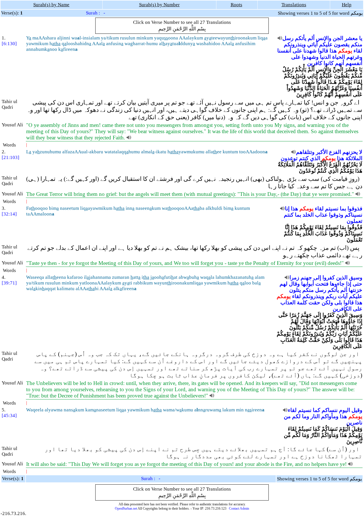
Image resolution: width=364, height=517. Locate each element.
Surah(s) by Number (159, 4)
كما (316, 410)
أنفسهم (354, 63)
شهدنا (310, 51)
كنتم (304, 158)
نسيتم (331, 209)
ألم (311, 38)
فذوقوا (355, 209)
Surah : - (95, 13)
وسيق (355, 278)
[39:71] (9, 283)
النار (315, 416)
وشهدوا (310, 57)
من (287, 416)
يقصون (341, 44)
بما (343, 209)
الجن (338, 38)
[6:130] (9, 43)
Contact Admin (239, 508)
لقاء (357, 51)
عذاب (321, 215)
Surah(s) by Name (51, 4)
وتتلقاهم (305, 152)
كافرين (314, 63)
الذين (342, 278)
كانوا (329, 63)
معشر (351, 38)
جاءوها (337, 284)
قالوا (323, 51)
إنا (287, 209)
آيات (343, 296)
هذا (333, 51)
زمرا (294, 278)
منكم (356, 44)
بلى (338, 302)
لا (360, 152)
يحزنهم (350, 152)
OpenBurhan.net (126, 508)
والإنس (323, 38)
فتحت (321, 284)
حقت (314, 302)
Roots (236, 4)
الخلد (308, 215)
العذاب (287, 302)
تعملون (354, 221)
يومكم (345, 51)
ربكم (331, 296)
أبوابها (307, 284)
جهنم (306, 278)
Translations (294, 4)
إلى (317, 278)
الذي (315, 158)
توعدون (289, 158)
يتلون (295, 290)
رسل (287, 38)
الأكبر (322, 152)
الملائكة (354, 158)
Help (346, 4)
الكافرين (342, 309)
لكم (296, 416)
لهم (284, 284)
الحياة (338, 57)
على (297, 51)
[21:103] (10, 157)
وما (305, 416)
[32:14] (9, 214)
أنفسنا (284, 51)
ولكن (327, 302)
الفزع (335, 152)
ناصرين (354, 423)
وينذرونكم (295, 44)
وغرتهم (354, 57)
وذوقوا (336, 215)
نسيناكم (353, 215)
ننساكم (330, 410)
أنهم (339, 63)
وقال (294, 284)
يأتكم (300, 38)
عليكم (325, 44)
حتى (357, 284)
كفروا (328, 278)
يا (360, 38)
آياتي (312, 44)
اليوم (344, 410)
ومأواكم (329, 416)
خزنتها (355, 290)
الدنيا (325, 57)
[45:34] (9, 415)
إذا (348, 284)
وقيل (356, 410)
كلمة (302, 302)
